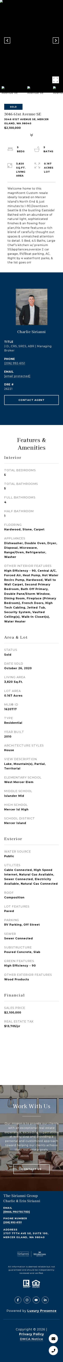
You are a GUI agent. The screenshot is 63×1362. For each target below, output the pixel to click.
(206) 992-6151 (14, 363)
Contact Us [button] (31, 1169)
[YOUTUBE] (36, 1300)
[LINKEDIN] (45, 1300)
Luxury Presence (42, 1311)
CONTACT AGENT (31, 400)
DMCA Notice (31, 1339)
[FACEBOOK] (18, 1300)
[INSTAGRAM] (27, 1300)
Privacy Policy (31, 1334)
